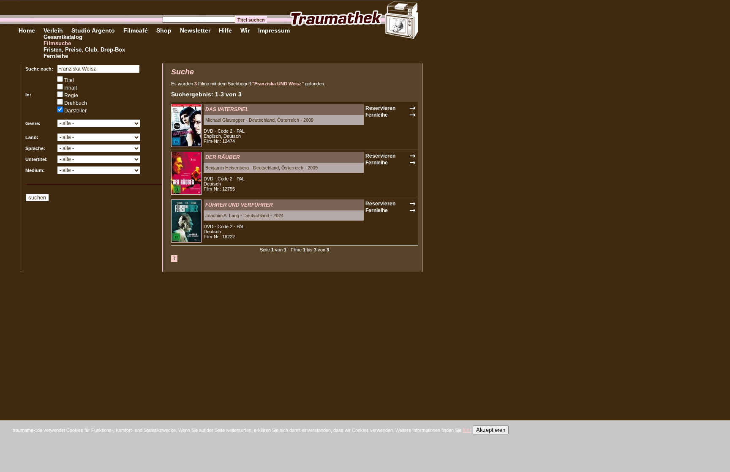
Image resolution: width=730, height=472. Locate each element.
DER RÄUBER (222, 157)
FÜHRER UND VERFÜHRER (239, 205)
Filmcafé (135, 30)
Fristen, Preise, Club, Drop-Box (84, 49)
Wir (245, 30)
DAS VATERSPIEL (226, 109)
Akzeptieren (490, 430)
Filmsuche (57, 43)
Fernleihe (56, 56)
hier (467, 430)
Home (27, 30)
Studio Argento (93, 30)
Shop (164, 30)
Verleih (53, 30)
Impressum (274, 30)
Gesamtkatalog (63, 37)
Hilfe (225, 30)
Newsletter (195, 30)
